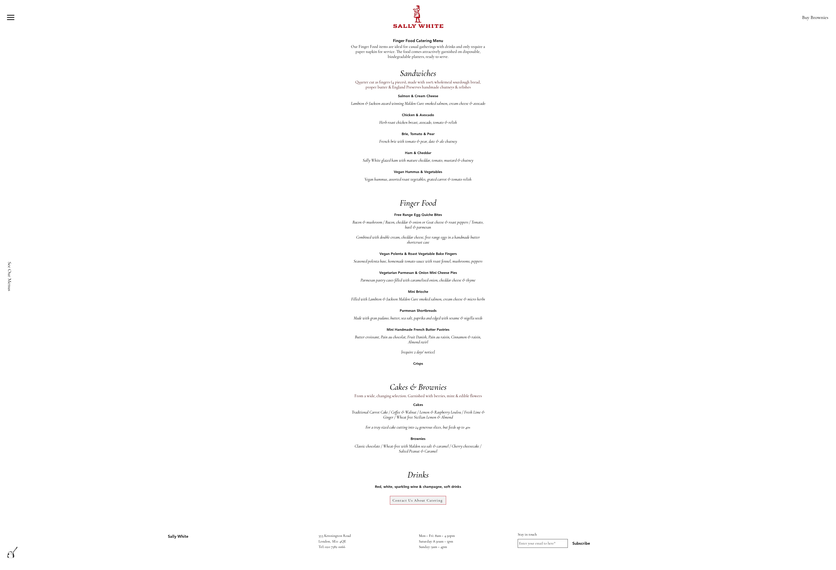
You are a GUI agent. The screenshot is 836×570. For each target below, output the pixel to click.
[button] (10, 17)
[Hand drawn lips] (418, 17)
